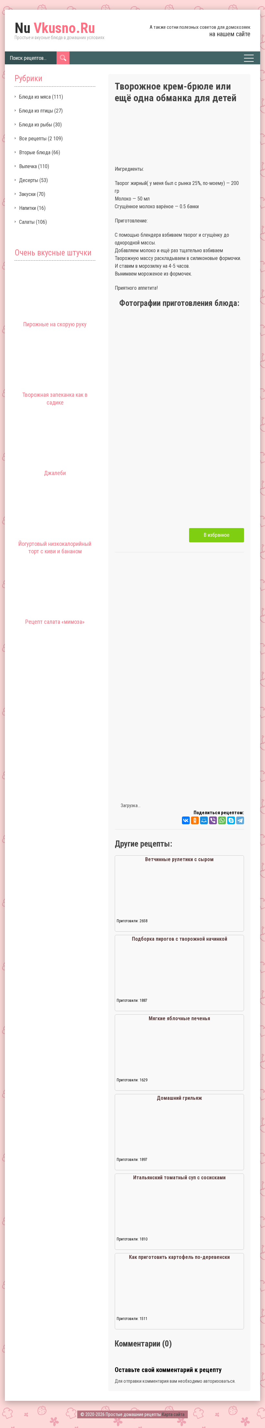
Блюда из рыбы (35, 125)
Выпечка (28, 166)
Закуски (27, 194)
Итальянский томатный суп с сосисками (179, 1177)
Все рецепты (33, 138)
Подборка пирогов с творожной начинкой (179, 939)
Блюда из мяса (35, 97)
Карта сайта (173, 1414)
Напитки (27, 208)
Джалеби (55, 473)
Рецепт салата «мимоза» (55, 621)
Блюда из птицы (36, 111)
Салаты (27, 222)
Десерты (28, 180)
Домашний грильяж (179, 1098)
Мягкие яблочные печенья (179, 1018)
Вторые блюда (34, 152)
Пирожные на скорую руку (55, 324)
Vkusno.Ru (55, 28)
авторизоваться (219, 1381)
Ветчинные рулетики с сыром (179, 859)
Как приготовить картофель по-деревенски (179, 1257)
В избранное (216, 535)
